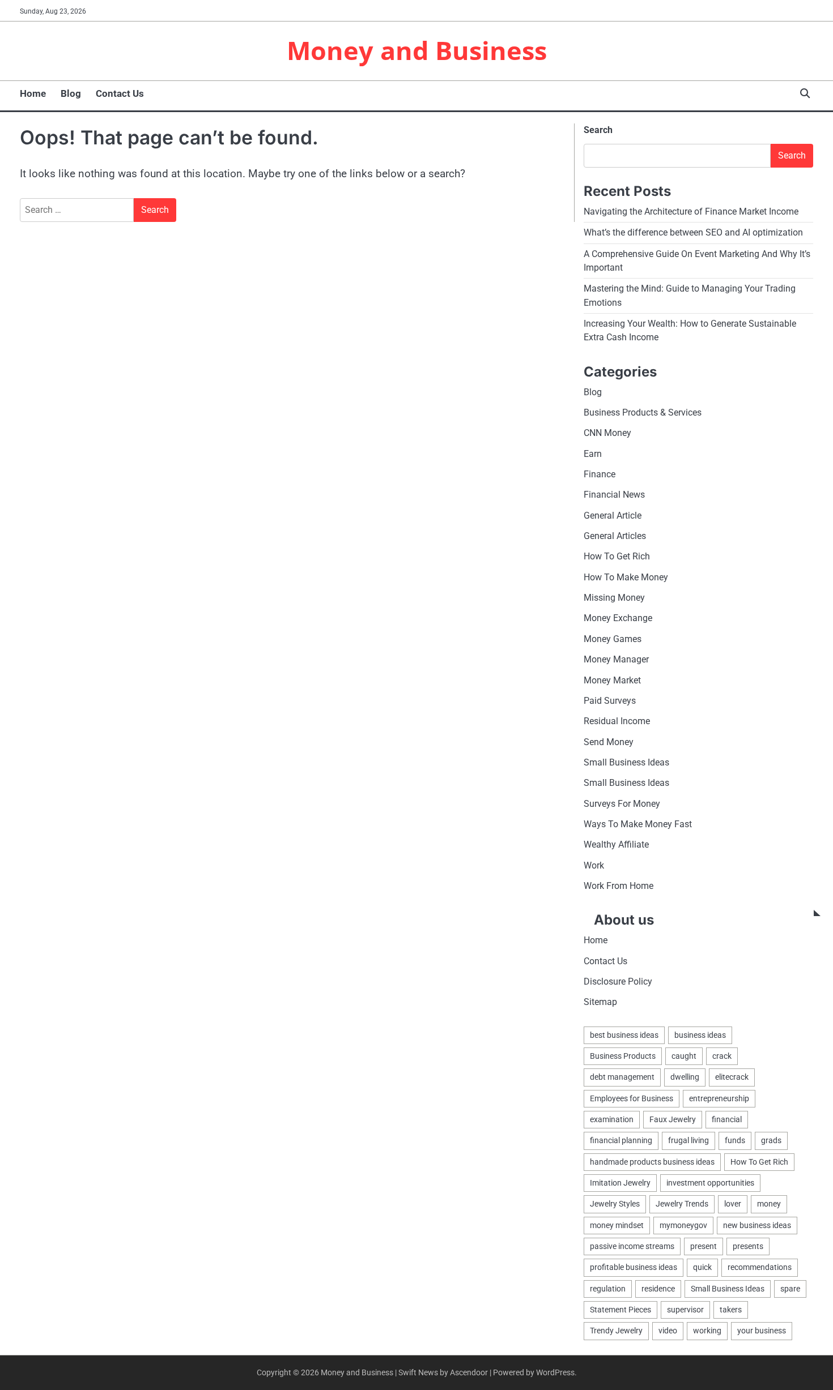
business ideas (700, 1035)
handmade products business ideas (652, 1161)
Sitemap (600, 1001)
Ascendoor (469, 1372)
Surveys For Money (622, 803)
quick (702, 1267)
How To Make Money (626, 577)
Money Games (612, 639)
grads (771, 1140)
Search (598, 130)
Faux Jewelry (672, 1119)
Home (33, 93)
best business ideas (624, 1035)
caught (684, 1055)
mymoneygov (683, 1225)
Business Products (623, 1055)
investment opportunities (710, 1182)
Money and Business (417, 50)
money (769, 1203)
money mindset (617, 1225)
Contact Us (120, 93)
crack (722, 1055)
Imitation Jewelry (620, 1182)
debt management (622, 1076)
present (703, 1246)
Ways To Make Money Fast (638, 824)
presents (748, 1246)
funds (735, 1140)
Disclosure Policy (618, 981)
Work (594, 865)
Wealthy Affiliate (616, 844)
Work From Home (618, 885)
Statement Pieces (620, 1309)
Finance (599, 474)
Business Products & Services (643, 412)
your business (761, 1330)
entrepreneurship (719, 1098)
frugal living (688, 1140)
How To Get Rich (617, 556)
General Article (612, 515)
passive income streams (632, 1246)
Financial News (614, 494)
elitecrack (732, 1076)
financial (727, 1119)
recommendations (760, 1267)
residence (658, 1288)
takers (731, 1309)
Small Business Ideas (626, 762)
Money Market (612, 680)
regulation (608, 1288)
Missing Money (614, 597)
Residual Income (617, 721)
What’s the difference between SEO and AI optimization (693, 232)
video (667, 1330)
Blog (71, 93)
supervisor (685, 1309)
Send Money (609, 742)
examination (612, 1119)
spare (790, 1288)
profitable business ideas (633, 1267)
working (707, 1330)
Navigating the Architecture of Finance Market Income (691, 211)
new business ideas (757, 1225)
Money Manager (616, 659)
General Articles (615, 536)
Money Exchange (618, 618)
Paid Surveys (610, 700)
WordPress (555, 1372)
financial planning (621, 1140)
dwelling (684, 1076)
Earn (593, 453)
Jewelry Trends (682, 1203)
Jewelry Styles (615, 1203)
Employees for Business (631, 1098)
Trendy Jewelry (616, 1330)
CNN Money (607, 432)
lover (732, 1203)
